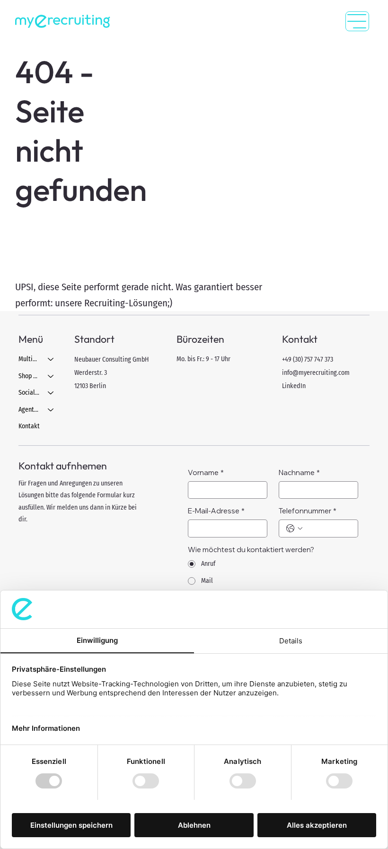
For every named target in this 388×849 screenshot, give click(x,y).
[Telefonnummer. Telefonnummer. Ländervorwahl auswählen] (294, 528)
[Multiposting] (51, 359)
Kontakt (29, 426)
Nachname (299, 472)
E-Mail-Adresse (216, 510)
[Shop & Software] (51, 376)
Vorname (206, 472)
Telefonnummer (307, 510)
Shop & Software (29, 376)
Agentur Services (29, 410)
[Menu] (357, 21)
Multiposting (29, 359)
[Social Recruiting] (51, 392)
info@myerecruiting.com (316, 373)
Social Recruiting (29, 393)
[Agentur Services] (51, 409)
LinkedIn (294, 386)
